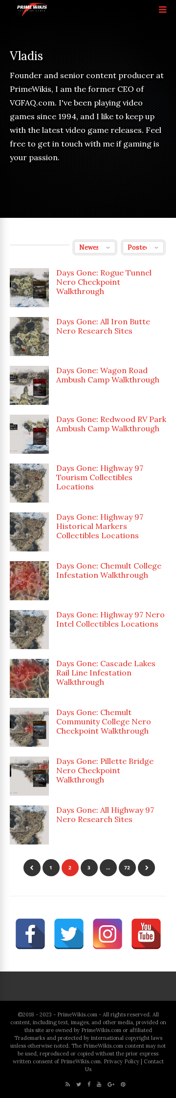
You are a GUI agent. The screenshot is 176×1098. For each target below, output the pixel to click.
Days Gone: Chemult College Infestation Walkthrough (108, 570)
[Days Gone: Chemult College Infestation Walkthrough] (29, 580)
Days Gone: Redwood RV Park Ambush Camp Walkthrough (111, 423)
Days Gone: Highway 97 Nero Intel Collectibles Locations (110, 619)
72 (127, 867)
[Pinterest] (123, 1084)
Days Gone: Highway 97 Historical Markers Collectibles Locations (99, 526)
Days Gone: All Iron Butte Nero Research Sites (103, 326)
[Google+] (111, 1084)
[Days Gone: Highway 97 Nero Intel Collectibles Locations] (29, 629)
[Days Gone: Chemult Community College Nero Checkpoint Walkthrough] (29, 727)
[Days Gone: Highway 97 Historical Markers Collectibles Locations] (29, 531)
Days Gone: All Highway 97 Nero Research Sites (105, 814)
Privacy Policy (121, 1061)
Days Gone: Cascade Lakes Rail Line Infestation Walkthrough (105, 672)
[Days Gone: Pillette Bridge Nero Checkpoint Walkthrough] (29, 776)
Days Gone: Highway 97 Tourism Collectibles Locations (99, 477)
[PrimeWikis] (32, 15)
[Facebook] (89, 1084)
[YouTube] (99, 1084)
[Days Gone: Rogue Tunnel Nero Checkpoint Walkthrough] (29, 287)
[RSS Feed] (68, 1084)
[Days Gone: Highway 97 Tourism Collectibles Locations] (29, 483)
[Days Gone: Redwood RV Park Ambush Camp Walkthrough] (29, 434)
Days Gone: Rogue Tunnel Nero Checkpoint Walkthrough (104, 282)
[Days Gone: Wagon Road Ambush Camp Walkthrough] (29, 385)
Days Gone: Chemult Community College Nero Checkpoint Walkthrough (103, 721)
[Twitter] (78, 1084)
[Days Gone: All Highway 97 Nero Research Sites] (29, 825)
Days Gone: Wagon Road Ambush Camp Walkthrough (107, 374)
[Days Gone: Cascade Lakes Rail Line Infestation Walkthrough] (29, 678)
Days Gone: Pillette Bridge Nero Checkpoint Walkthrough (105, 770)
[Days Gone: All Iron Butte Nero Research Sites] (29, 336)
